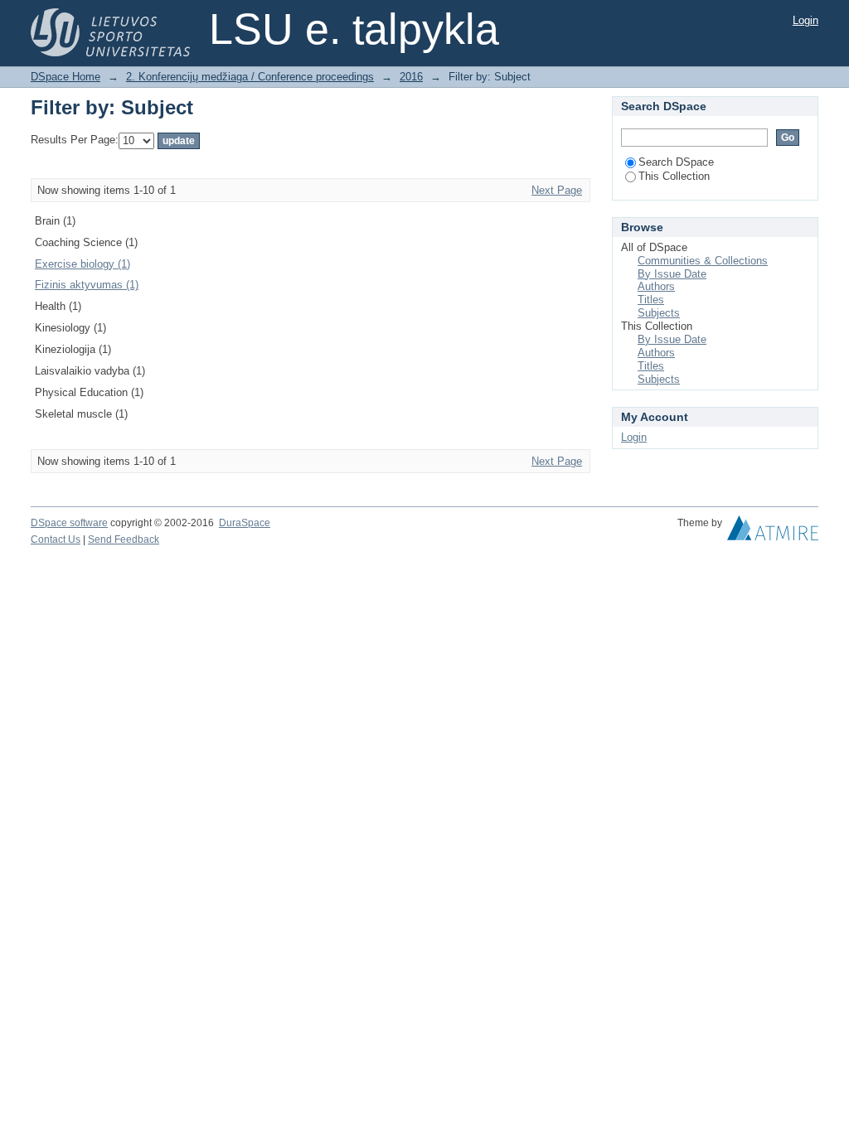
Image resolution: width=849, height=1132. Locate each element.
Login (805, 20)
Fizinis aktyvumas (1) (86, 284)
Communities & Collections (703, 260)
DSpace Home (65, 76)
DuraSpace (244, 523)
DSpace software (69, 523)
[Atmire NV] (772, 532)
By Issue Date (672, 274)
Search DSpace (676, 162)
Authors (656, 286)
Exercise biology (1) (82, 264)
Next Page (556, 190)
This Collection (674, 176)
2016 (411, 76)
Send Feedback (123, 539)
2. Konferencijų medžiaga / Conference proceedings (250, 76)
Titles (651, 299)
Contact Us (55, 539)
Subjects (659, 313)
